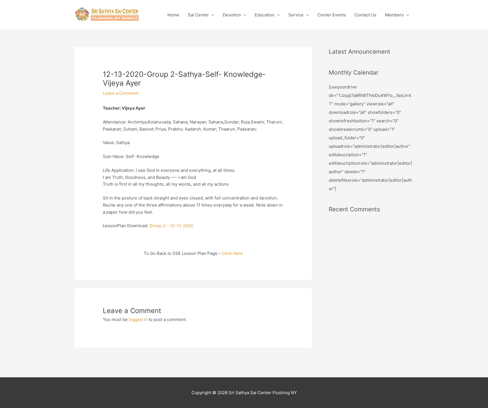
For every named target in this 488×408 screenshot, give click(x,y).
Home (173, 15)
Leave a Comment (121, 93)
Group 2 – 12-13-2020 (171, 225)
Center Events (331, 15)
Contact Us (365, 15)
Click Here (232, 253)
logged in (138, 319)
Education (264, 15)
